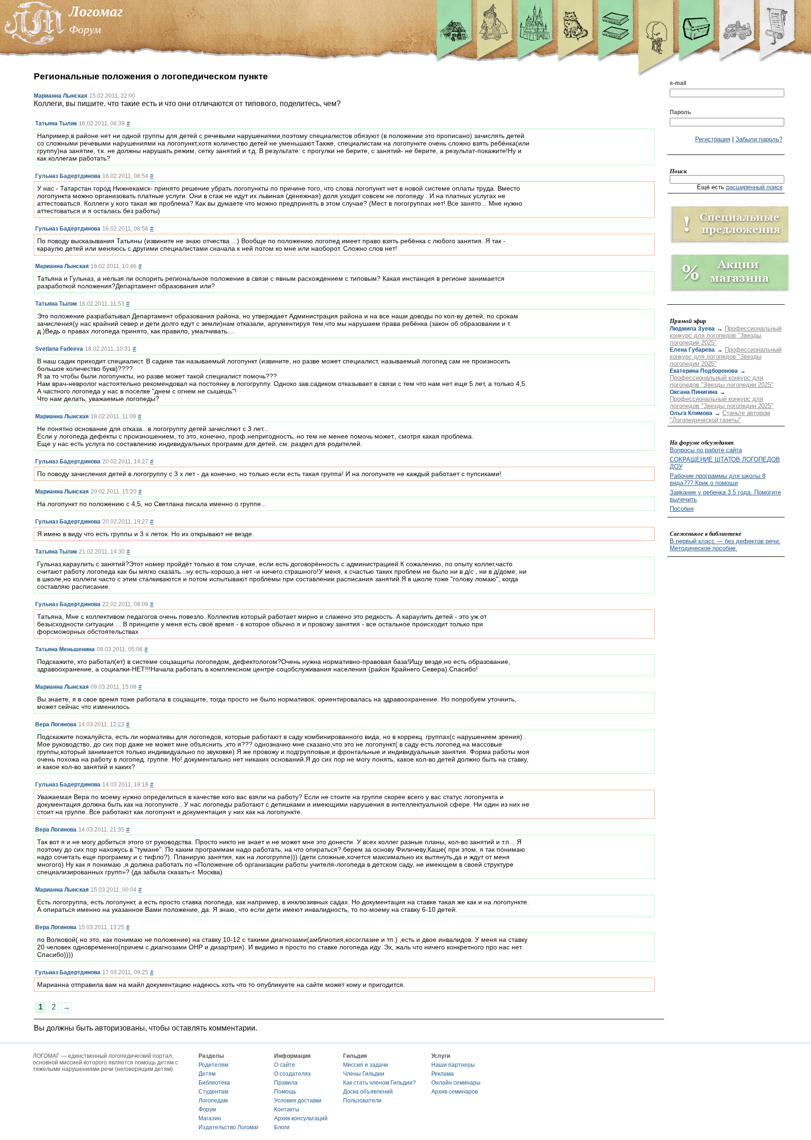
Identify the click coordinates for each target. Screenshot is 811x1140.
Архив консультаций (301, 1118)
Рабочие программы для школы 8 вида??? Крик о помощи (717, 479)
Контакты (286, 1109)
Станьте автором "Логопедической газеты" (720, 416)
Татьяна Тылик (56, 123)
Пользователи (362, 1100)
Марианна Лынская (60, 95)
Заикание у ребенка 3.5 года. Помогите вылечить (725, 496)
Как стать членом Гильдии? (379, 1082)
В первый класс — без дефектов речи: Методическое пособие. (725, 545)
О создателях (292, 1074)
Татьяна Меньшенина (65, 649)
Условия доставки (297, 1100)
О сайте (284, 1065)
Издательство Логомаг (229, 1127)
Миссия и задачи (365, 1065)
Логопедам (213, 1100)
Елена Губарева (692, 350)
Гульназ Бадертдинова (67, 176)
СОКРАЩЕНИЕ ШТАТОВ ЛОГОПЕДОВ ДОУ (725, 463)
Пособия (682, 508)
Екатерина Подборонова (704, 371)
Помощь (285, 1091)
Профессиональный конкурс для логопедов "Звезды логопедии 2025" (725, 335)
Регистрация (712, 139)
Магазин (210, 1118)
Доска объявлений (368, 1091)
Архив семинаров (454, 1091)
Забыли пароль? (758, 139)
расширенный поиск (754, 187)
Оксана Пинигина (694, 392)
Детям (207, 1074)
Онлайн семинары (456, 1082)
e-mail (678, 83)
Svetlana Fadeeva (59, 349)
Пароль (680, 112)
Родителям (213, 1065)
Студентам (213, 1091)
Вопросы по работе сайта (706, 450)
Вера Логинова (56, 724)
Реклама (442, 1074)
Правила (286, 1082)
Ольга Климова (691, 413)
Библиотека (214, 1082)
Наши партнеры (453, 1065)
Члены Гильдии (363, 1074)
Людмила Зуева (692, 328)
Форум (207, 1109)
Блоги (282, 1127)
